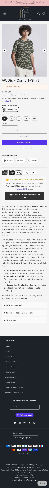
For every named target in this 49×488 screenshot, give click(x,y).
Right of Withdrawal (12, 367)
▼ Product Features (12, 305)
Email (21, 160)
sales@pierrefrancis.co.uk (27, 480)
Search (7, 346)
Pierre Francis (27, 454)
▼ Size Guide (9, 320)
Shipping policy (10, 372)
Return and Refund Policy (14, 387)
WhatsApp (10, 160)
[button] (4, 13)
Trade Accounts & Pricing (14, 392)
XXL (35, 119)
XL (26, 118)
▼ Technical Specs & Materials (18, 313)
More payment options (24, 148)
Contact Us (9, 357)
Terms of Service (11, 377)
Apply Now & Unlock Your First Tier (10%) (24, 196)
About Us (8, 352)
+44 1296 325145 (27, 477)
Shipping (13, 95)
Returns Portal (10, 362)
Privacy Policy (10, 382)
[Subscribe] (36, 407)
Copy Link (34, 160)
